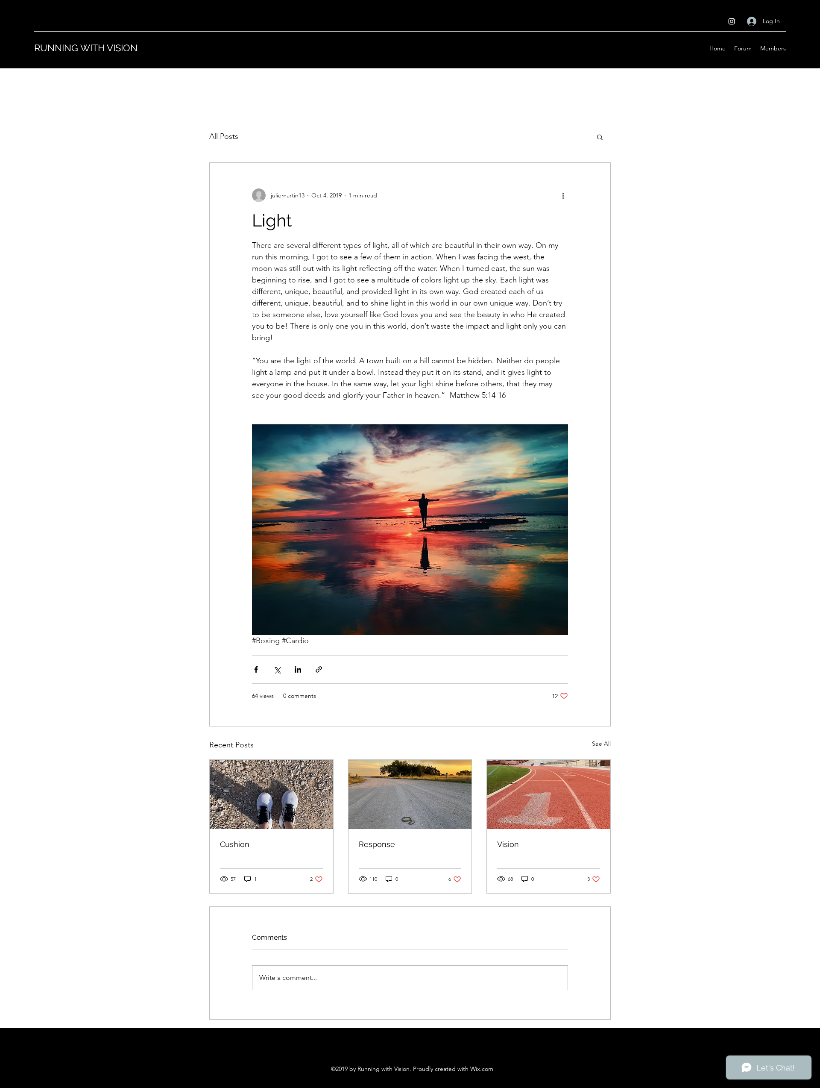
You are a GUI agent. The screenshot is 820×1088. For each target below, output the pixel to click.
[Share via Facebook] (256, 669)
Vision (508, 844)
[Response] (410, 794)
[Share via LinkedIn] (298, 669)
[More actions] (563, 195)
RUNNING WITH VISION (86, 47)
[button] (600, 136)
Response (377, 844)
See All (601, 743)
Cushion (234, 844)
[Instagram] (731, 21)
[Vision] (548, 794)
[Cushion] (271, 794)
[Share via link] (319, 669)
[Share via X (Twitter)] (277, 669)
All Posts (223, 136)
